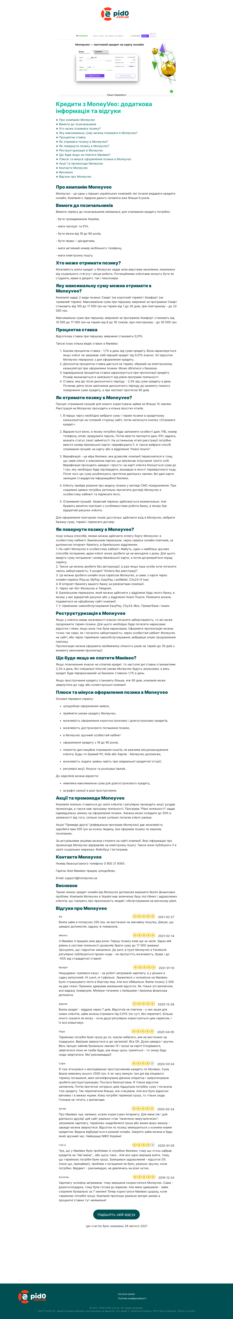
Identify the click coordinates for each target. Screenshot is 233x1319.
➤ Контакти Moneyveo (72, 168)
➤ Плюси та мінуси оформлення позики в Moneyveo (93, 159)
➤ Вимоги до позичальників (76, 124)
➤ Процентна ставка (71, 137)
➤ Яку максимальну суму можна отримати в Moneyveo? (96, 133)
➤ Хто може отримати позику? (78, 128)
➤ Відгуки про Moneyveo (73, 176)
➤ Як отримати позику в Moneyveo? (82, 141)
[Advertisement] (116, 1253)
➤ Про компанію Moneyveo (75, 120)
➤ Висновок (64, 172)
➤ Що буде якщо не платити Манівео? (83, 155)
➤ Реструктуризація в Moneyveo (79, 150)
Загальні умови (126, 1294)
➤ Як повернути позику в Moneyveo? (82, 146)
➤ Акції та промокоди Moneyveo (79, 163)
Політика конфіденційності (132, 1298)
